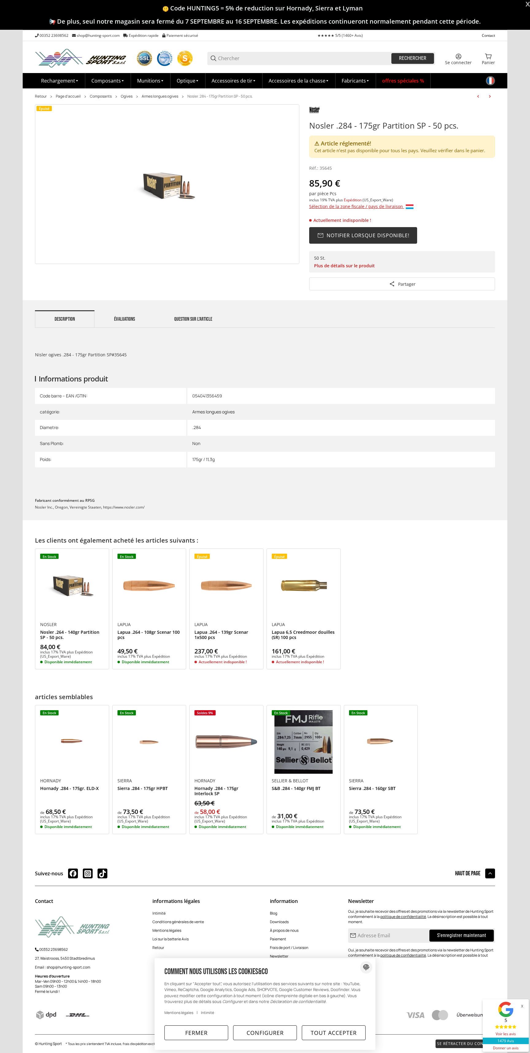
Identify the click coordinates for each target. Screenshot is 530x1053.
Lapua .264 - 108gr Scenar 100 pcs (148, 635)
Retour (41, 96)
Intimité (159, 913)
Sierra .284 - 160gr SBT (372, 788)
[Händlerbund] (164, 58)
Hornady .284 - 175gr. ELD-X (69, 788)
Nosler (48, 624)
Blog (273, 913)
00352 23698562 (54, 35)
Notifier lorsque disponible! (368, 235)
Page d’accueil (68, 96)
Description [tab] (65, 319)
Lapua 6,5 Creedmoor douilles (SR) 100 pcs (303, 635)
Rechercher (412, 58)
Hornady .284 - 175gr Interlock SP (216, 791)
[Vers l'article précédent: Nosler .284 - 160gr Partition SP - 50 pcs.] (478, 96)
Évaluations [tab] (124, 319)
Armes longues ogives (160, 96)
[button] (356, 80)
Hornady (50, 781)
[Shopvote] (185, 58)
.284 (196, 427)
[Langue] (490, 80)
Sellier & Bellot (290, 781)
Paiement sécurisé (182, 35)
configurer (265, 1032)
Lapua (124, 624)
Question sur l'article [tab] (193, 319)
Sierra (124, 781)
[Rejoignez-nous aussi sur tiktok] (102, 873)
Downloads (279, 921)
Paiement (278, 939)
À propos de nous (284, 930)
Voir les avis (506, 1033)
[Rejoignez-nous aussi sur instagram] (88, 873)
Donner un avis (506, 1048)
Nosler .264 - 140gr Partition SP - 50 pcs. (69, 635)
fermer (196, 1032)
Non (196, 443)
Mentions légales (166, 930)
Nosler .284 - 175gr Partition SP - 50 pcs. (220, 96)
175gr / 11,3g (203, 459)
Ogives (126, 96)
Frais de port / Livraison (289, 947)
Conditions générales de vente (178, 921)
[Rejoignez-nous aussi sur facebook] (73, 873)
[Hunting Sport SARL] (81, 58)
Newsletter (279, 956)
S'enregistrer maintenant (461, 935)
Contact (488, 35)
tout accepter (334, 1032)
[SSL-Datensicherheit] (144, 58)
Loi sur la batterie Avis (170, 939)
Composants (101, 96)
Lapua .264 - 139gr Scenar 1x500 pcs (221, 635)
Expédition (353, 200)
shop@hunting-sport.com (98, 35)
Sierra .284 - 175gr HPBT (142, 788)
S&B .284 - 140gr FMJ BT (296, 788)
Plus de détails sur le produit (344, 266)
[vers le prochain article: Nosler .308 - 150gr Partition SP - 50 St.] (490, 96)
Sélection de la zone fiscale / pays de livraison (356, 206)
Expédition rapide (144, 35)
